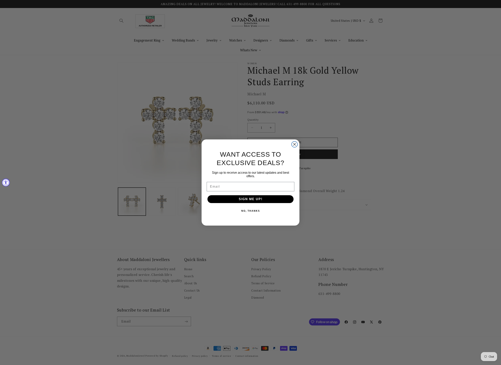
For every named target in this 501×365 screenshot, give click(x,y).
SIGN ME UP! (250, 199)
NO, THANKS (250, 211)
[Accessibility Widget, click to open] (6, 182)
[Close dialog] (294, 144)
